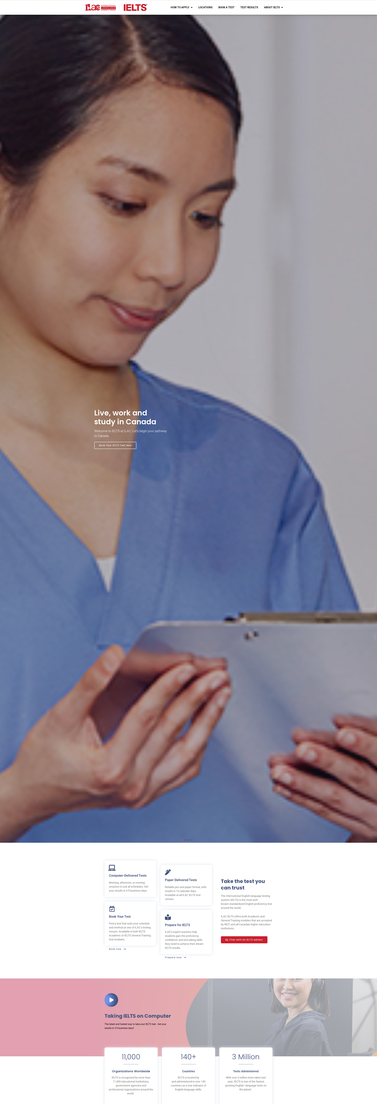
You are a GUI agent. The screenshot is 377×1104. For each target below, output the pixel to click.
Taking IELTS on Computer (138, 1015)
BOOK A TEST (226, 7)
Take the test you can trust (243, 884)
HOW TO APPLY (180, 7)
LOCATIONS (205, 7)
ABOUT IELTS (272, 7)
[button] (185, 840)
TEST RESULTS (249, 7)
